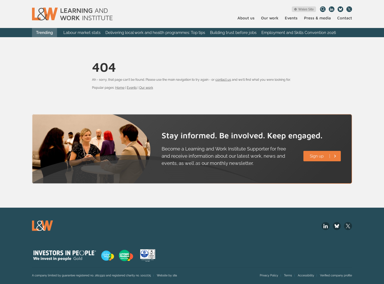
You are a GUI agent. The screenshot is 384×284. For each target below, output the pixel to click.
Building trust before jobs (233, 32)
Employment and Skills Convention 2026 (298, 32)
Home (119, 88)
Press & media (317, 18)
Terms (288, 275)
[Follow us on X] (349, 9)
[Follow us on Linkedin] (331, 9)
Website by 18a (167, 275)
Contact (344, 18)
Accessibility (306, 275)
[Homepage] (72, 14)
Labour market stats (82, 32)
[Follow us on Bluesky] (340, 9)
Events (291, 18)
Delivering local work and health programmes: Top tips (155, 32)
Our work (269, 18)
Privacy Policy (269, 275)
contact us (223, 80)
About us (246, 18)
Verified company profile (336, 275)
